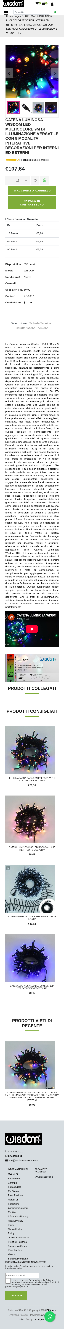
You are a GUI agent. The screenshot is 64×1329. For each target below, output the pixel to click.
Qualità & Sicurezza (18, 1237)
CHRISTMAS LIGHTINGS (36, 16)
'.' (6, 1042)
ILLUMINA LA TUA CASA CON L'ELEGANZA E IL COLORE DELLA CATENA (32, 779)
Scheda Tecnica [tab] (40, 323)
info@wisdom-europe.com (23, 1160)
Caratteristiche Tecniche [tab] (32, 328)
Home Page (13, 16)
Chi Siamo (13, 1191)
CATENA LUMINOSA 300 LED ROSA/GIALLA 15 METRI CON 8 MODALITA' (32, 848)
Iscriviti (16, 1295)
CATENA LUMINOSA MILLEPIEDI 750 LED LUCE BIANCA (32, 917)
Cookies (12, 1212)
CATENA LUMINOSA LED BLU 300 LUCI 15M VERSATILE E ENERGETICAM (32, 987)
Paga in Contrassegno (32, 202)
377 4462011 (15, 1151)
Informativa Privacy (18, 1216)
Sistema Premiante (18, 1258)
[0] (37, 3)
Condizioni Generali (18, 1208)
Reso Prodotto (15, 1195)
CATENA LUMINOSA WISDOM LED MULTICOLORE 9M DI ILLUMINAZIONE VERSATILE (31, 29)
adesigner (39, 1319)
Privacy (49, 1280)
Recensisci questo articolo (34, 159)
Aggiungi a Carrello (33, 190)
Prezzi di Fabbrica (17, 1242)
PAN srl (50, 1310)
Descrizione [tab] (19, 323)
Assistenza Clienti (17, 1246)
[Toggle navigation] (6, 12)
